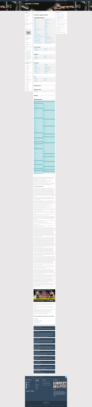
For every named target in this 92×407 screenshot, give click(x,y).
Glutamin (27, 88)
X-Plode (26, 85)
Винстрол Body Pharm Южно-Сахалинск (38, 320)
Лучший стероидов (28, 79)
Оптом (62, 0)
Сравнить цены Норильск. (28, 29)
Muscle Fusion (27, 76)
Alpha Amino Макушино (36, 318)
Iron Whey (27, 82)
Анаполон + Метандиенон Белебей (46, 383)
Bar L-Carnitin (27, 68)
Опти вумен (27, 65)
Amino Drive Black (37, 384)
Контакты (65, 0)
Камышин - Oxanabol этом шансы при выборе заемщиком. (28, 38)
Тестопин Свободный (36, 319)
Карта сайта (46, 404)
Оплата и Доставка (57, 0)
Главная (27, 0)
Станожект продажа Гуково (39, 12)
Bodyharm (27, 71)
